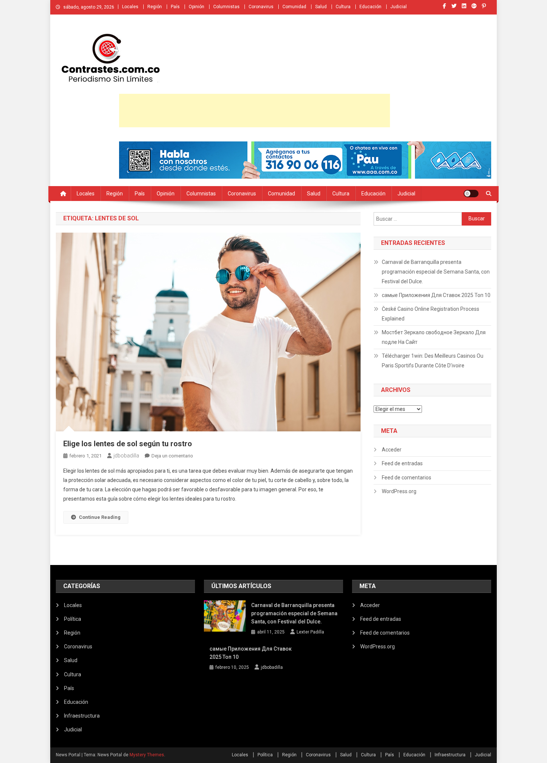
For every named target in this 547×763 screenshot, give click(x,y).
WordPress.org (399, 491)
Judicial (398, 6)
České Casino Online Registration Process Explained (430, 314)
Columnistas (226, 6)
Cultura (343, 6)
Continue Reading (100, 517)
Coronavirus (261, 6)
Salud (321, 6)
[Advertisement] (254, 110)
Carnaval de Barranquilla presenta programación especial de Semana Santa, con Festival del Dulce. (436, 271)
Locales (130, 6)
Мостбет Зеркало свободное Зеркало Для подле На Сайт (434, 337)
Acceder (392, 450)
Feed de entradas (402, 463)
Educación (370, 6)
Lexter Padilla (310, 632)
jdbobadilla (126, 456)
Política (72, 619)
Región (154, 6)
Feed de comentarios (406, 478)
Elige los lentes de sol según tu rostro (127, 443)
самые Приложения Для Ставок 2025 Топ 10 (436, 295)
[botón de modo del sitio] (471, 193)
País (175, 6)
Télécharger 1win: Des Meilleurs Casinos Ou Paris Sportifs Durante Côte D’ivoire (432, 360)
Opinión (196, 6)
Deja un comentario (172, 456)
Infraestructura (82, 716)
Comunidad (294, 6)
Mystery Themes (146, 754)
